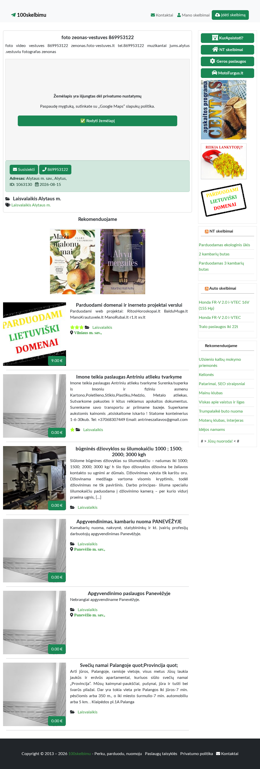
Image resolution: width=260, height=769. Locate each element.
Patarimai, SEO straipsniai (222, 384)
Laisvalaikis (102, 327)
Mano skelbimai (195, 15)
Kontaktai (164, 15)
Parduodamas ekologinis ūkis (224, 245)
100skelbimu (31, 15)
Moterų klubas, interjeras (221, 420)
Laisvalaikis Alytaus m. (31, 205)
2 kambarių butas (214, 254)
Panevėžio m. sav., (89, 549)
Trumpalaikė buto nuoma (221, 411)
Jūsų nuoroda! (220, 441)
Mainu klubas (211, 393)
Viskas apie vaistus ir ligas (222, 402)
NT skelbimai (221, 231)
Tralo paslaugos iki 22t (218, 327)
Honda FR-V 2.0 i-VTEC (220, 318)
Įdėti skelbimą (233, 15)
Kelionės (206, 375)
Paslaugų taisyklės (161, 754)
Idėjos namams (212, 430)
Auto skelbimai (222, 288)
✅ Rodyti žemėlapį (97, 121)
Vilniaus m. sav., (88, 333)
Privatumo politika (197, 754)
